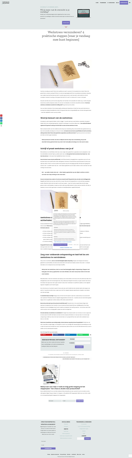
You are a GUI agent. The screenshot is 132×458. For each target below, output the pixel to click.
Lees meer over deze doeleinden (67, 241)
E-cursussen (111, 2)
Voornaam (72, 339)
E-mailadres (71, 342)
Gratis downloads (66, 433)
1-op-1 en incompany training (84, 426)
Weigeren (70, 244)
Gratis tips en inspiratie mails (66, 435)
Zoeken (87, 438)
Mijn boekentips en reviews (66, 438)
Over (97, 2)
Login (84, 433)
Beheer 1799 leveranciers (58, 241)
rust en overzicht (73, 354)
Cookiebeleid (62, 247)
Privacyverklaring (66, 247)
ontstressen (57, 354)
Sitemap (48, 454)
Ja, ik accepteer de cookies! (60, 244)
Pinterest (66, 424)
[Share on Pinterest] (1, 116)
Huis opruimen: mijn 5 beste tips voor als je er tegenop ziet (76, 358)
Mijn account (79, 454)
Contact (71, 247)
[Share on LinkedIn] (1, 121)
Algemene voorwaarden (55, 454)
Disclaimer (68, 454)
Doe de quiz (66, 22)
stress (79, 354)
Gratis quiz (66, 431)
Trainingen (103, 2)
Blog (117, 2)
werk (82, 354)
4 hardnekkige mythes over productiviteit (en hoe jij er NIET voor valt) (59, 357)
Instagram (66, 426)
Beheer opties (76, 244)
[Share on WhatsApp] (1, 123)
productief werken (64, 354)
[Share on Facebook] (1, 118)
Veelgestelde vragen (84, 428)
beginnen (51, 354)
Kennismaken (123, 2)
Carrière (67, 352)
